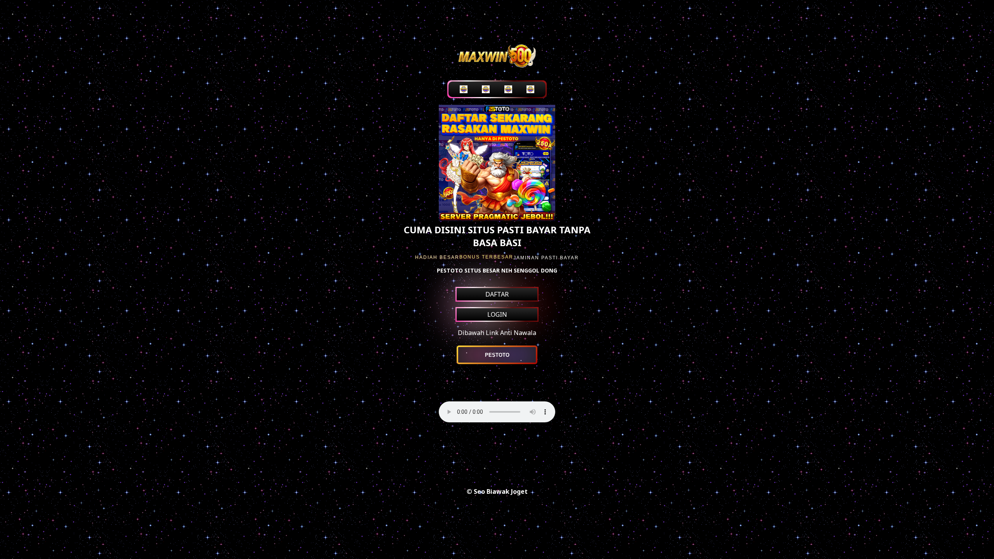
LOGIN (497, 314)
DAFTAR (497, 294)
